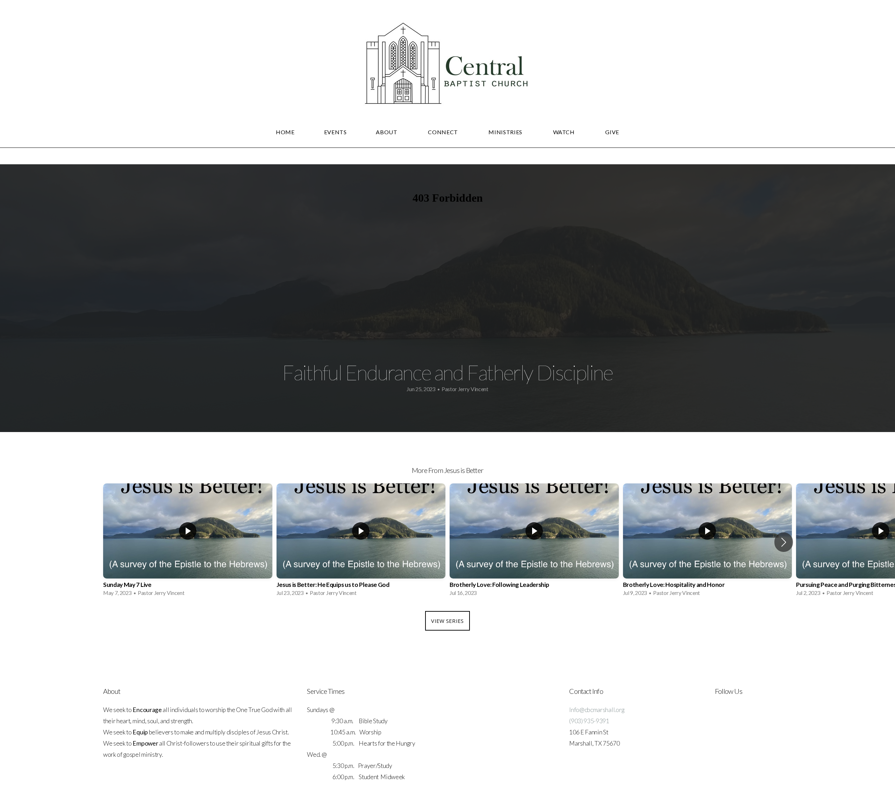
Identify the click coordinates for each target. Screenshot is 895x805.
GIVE (612, 132)
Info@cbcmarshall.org (596, 709)
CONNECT (443, 132)
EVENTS (335, 132)
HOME (285, 132)
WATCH (564, 132)
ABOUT (387, 132)
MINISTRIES (505, 132)
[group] (187, 542)
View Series (447, 620)
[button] (783, 542)
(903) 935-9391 (589, 721)
